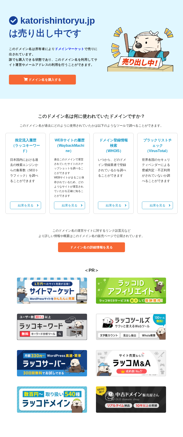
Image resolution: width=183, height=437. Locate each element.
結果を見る (25, 205)
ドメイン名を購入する (45, 79)
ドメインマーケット (69, 49)
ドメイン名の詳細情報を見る (91, 247)
